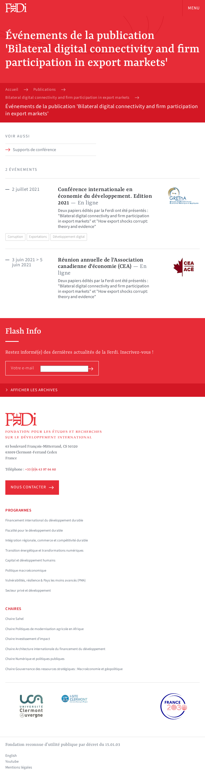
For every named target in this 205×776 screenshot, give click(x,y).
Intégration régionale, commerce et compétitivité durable (46, 540)
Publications (44, 89)
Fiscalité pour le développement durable (34, 530)
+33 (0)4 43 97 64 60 (40, 469)
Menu (194, 8)
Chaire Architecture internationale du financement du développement (55, 649)
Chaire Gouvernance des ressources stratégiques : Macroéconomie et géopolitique (64, 669)
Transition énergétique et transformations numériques (44, 550)
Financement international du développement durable (44, 520)
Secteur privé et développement (28, 590)
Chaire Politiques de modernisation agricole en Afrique (44, 629)
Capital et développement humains (30, 560)
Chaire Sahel (14, 618)
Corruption (15, 236)
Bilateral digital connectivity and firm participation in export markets (67, 97)
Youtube (12, 761)
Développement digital (69, 236)
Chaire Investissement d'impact (27, 638)
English (11, 755)
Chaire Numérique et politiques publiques (34, 658)
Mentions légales (18, 767)
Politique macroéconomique (25, 570)
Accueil (11, 89)
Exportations (38, 236)
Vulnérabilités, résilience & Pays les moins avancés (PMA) (45, 580)
